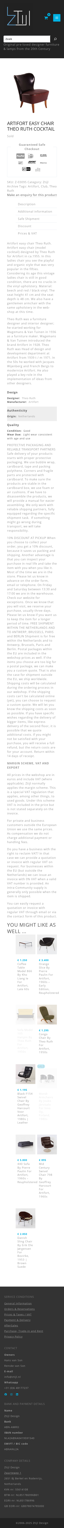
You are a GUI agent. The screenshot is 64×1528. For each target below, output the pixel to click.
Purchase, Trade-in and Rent (23, 1331)
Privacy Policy (13, 1336)
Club (44, 186)
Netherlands (26, 416)
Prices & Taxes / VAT (18, 1314)
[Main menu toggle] (56, 17)
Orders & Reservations (19, 1309)
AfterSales (11, 1325)
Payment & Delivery (17, 1320)
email (43, 912)
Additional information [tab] (35, 211)
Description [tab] (27, 204)
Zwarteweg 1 (12, 1473)
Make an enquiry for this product (32, 195)
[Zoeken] (55, 39)
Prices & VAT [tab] (27, 233)
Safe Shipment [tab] (29, 219)
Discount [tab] (24, 226)
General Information (18, 1303)
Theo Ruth (29, 398)
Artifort (33, 186)
